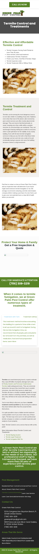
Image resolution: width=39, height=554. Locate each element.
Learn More (12, 341)
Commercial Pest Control (28, 486)
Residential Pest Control (10, 486)
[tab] (11, 316)
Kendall (29, 538)
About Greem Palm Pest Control (13, 489)
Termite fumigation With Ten (14, 439)
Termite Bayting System (13, 435)
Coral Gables (21, 538)
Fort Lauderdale (28, 541)
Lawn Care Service (28, 493)
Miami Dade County (9, 538)
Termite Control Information (12, 492)
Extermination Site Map (23, 497)
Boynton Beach (16, 541)
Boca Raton (6, 543)
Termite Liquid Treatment (13, 437)
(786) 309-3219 (19, 283)
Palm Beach (6, 541)
